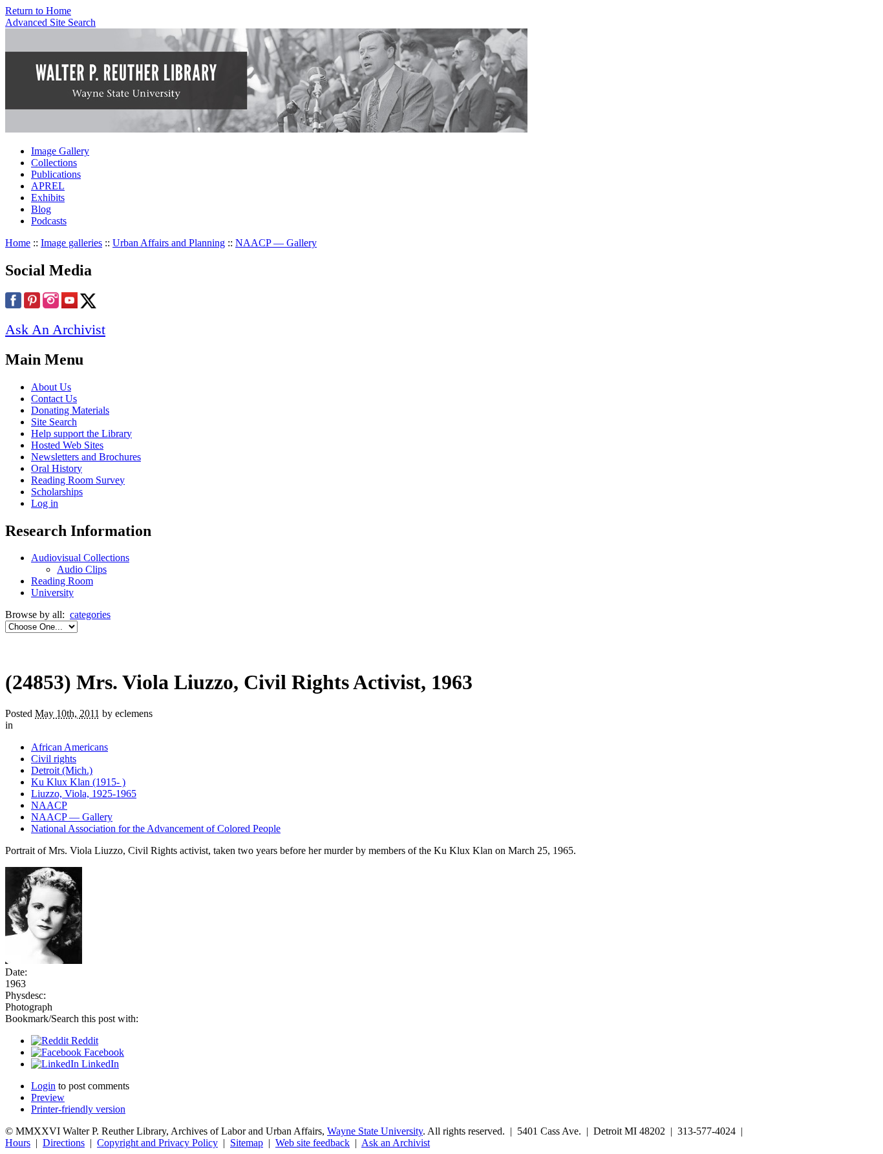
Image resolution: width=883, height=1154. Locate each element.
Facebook (102, 1052)
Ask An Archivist (55, 329)
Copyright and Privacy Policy (157, 1142)
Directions (64, 1142)
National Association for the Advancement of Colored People (156, 828)
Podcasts (49, 220)
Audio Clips (82, 569)
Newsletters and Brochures (86, 456)
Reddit (83, 1040)
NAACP (49, 805)
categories (90, 614)
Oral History (56, 468)
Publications (56, 174)
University (52, 592)
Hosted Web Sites (67, 445)
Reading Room (62, 580)
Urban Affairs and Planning (168, 242)
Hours (17, 1142)
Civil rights (53, 758)
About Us (51, 386)
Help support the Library (81, 433)
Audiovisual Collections (80, 557)
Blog (41, 209)
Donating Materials (70, 410)
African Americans (69, 747)
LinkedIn (99, 1063)
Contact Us (54, 398)
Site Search (54, 421)
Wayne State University (375, 1131)
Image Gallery (60, 150)
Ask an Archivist (395, 1142)
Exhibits (48, 197)
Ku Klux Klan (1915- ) (78, 781)
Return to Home (38, 10)
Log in (44, 503)
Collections (54, 162)
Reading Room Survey (78, 480)
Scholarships (57, 491)
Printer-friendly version (78, 1109)
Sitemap (246, 1142)
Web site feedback (312, 1142)
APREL (48, 185)
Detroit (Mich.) (61, 770)
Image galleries (71, 242)
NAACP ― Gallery (276, 242)
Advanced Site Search (50, 22)
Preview (48, 1097)
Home (17, 242)
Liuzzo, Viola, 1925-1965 (83, 793)
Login (43, 1085)
